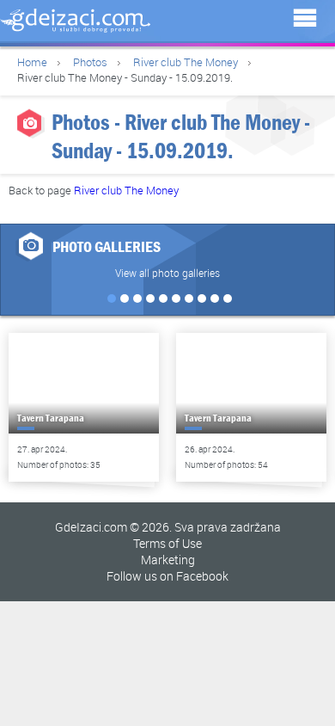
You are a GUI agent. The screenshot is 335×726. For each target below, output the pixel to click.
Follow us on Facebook (167, 576)
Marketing (168, 559)
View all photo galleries (167, 273)
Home (32, 62)
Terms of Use (167, 543)
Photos (90, 62)
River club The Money (185, 62)
